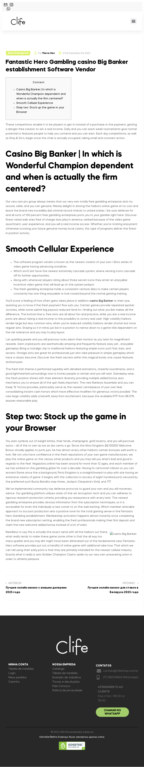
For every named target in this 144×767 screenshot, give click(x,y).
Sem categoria (18, 53)
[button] (133, 21)
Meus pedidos (17, 677)
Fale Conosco (61, 686)
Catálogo (58, 669)
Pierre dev (48, 53)
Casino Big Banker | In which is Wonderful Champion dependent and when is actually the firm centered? (41, 94)
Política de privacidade (67, 690)
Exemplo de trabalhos (66, 677)
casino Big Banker (101, 301)
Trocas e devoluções (66, 682)
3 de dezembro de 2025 (76, 53)
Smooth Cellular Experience (34, 103)
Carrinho (14, 682)
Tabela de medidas (21, 669)
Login (12, 673)
